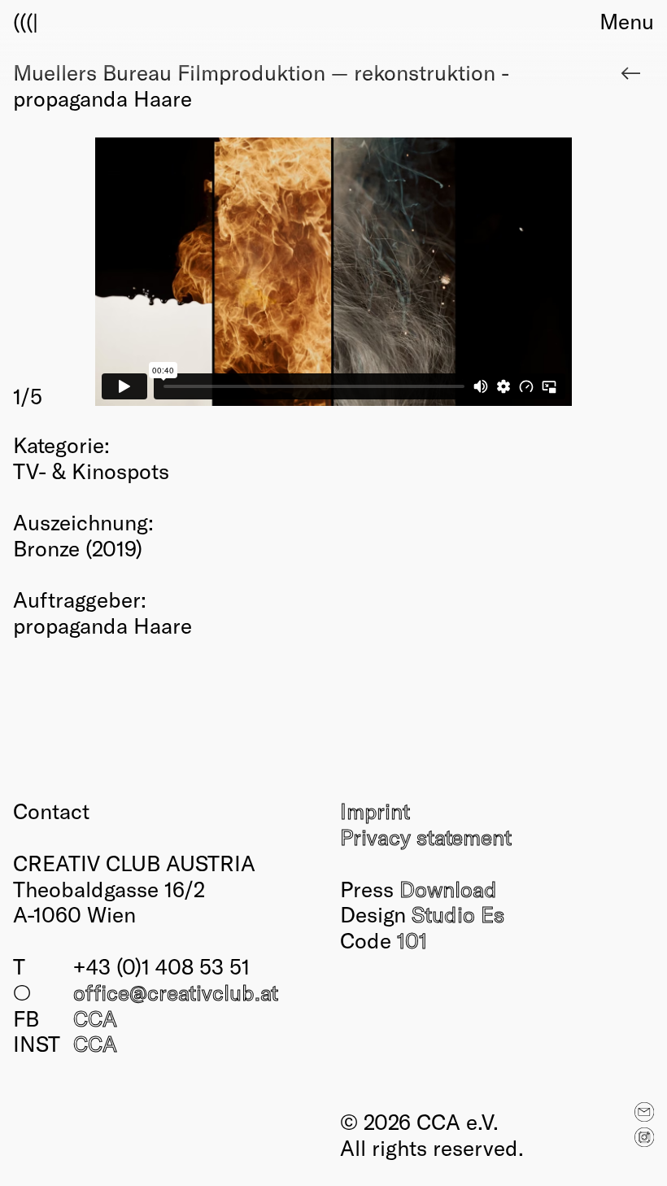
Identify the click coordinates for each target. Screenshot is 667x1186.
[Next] (494, 273)
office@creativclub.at (175, 992)
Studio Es (458, 913)
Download (448, 888)
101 (412, 940)
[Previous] (173, 273)
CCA (95, 1018)
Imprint (375, 810)
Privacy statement (426, 836)
